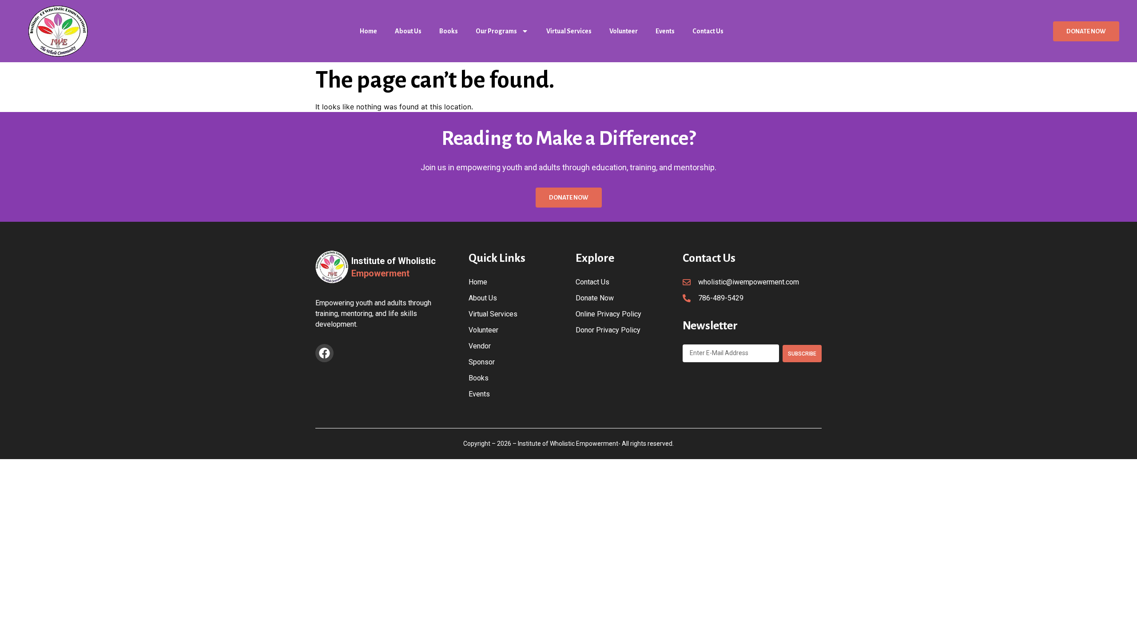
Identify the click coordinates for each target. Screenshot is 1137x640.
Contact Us (708, 31)
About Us (408, 31)
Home (368, 31)
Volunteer (623, 31)
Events (665, 31)
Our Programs (496, 31)
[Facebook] (324, 353)
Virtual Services (569, 31)
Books (448, 31)
